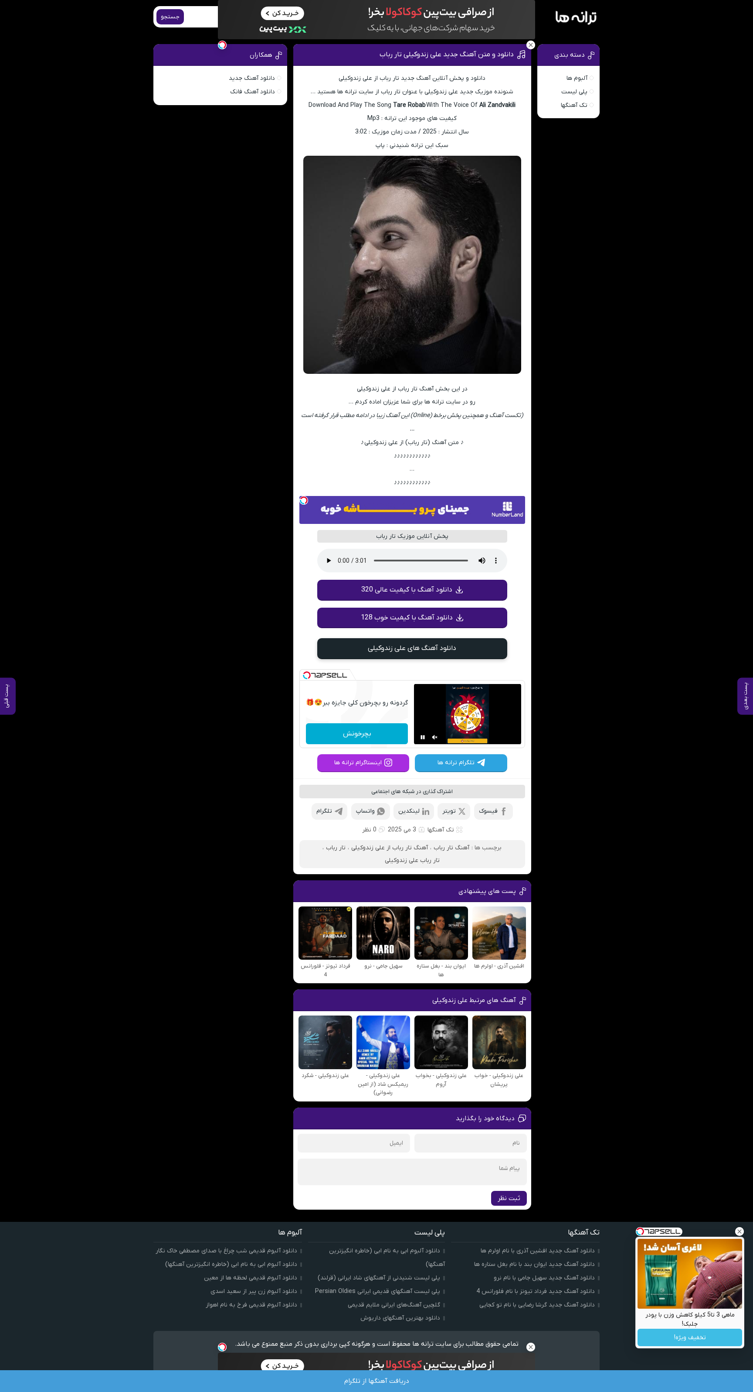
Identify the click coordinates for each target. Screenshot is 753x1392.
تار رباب (336, 848)
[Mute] (435, 737)
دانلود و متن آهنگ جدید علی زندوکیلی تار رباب (447, 54)
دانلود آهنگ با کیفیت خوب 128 (407, 617)
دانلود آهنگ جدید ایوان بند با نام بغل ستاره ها (534, 1264)
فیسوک (488, 811)
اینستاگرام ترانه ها (358, 763)
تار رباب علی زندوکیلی (412, 860)
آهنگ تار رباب (451, 848)
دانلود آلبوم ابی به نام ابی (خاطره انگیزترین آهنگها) (231, 1264)
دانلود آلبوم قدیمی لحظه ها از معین (250, 1278)
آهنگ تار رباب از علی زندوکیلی (389, 848)
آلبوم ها (576, 78)
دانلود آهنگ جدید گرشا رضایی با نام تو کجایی (537, 1305)
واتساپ (365, 811)
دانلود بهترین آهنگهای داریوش (400, 1318)
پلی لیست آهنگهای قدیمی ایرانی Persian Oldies (377, 1291)
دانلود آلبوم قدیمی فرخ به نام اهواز (251, 1305)
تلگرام (324, 811)
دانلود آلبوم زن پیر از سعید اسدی (253, 1291)
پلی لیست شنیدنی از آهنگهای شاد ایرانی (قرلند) (379, 1278)
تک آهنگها (440, 830)
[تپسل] (303, 500)
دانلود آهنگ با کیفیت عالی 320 (406, 589)
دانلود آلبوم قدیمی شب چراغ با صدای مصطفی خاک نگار (226, 1251)
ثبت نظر (509, 1198)
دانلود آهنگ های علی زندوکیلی (412, 648)
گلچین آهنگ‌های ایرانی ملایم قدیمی (394, 1305)
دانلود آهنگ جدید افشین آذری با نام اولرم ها (538, 1251)
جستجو (170, 17)
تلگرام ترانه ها (456, 763)
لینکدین (409, 811)
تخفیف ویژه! (690, 1338)
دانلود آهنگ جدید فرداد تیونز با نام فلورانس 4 (535, 1291)
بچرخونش (357, 733)
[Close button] (739, 1231)
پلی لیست (574, 92)
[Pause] (422, 737)
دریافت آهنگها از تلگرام (376, 1381)
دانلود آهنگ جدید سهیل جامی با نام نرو (544, 1278)
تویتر (449, 811)
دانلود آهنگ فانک (252, 92)
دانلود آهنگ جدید (252, 78)
